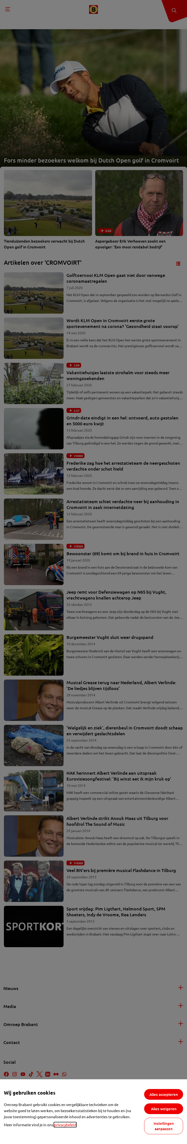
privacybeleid (65, 1124)
